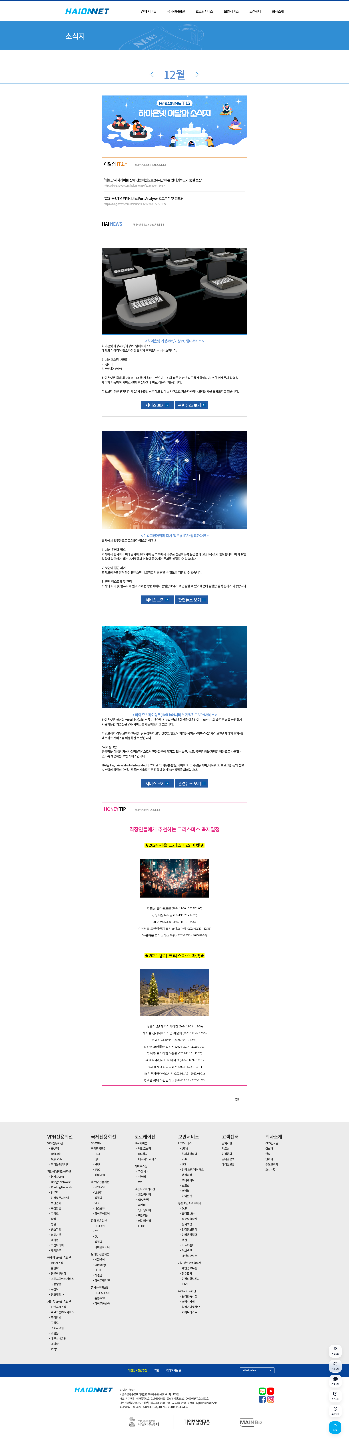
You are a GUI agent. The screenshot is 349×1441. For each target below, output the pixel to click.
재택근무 (56, 1250)
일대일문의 (228, 1159)
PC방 (54, 1349)
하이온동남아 (102, 1303)
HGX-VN (100, 1187)
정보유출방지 (189, 1219)
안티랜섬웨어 (189, 1234)
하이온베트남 (102, 1213)
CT (96, 1231)
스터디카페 (188, 1301)
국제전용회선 (176, 11)
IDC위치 (142, 1153)
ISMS (185, 1284)
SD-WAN (96, 1143)
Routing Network (61, 1187)
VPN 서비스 (148, 11)
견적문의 (227, 1153)
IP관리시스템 (58, 1307)
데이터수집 (144, 1220)
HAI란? (55, 1148)
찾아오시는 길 (173, 1370)
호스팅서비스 (204, 11)
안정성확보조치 (191, 1278)
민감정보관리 (189, 1229)
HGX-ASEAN (102, 1293)
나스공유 (100, 1208)
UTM (185, 1148)
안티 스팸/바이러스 (193, 1169)
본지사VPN (57, 1176)
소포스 (185, 1185)
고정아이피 (57, 1245)
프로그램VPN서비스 (62, 1278)
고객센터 (255, 11)
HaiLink (55, 1153)
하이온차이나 (102, 1247)
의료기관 (56, 1234)
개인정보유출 (189, 1268)
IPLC (97, 1169)
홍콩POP (100, 1298)
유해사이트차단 (187, 1291)
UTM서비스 (185, 1143)
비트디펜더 (188, 1245)
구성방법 (56, 1208)
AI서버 (142, 1205)
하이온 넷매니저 (60, 1164)
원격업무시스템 (60, 1197)
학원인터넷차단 (191, 1307)
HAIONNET (87, 11)
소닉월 (185, 1190)
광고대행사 (57, 1294)
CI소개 (269, 1148)
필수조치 (187, 1273)
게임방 (55, 1344)
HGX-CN (100, 1226)
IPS (184, 1164)
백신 (184, 1240)
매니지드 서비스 (147, 1159)
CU (96, 1236)
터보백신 (187, 1250)
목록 (237, 1099)
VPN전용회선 (60, 1136)
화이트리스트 (189, 1312)
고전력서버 (144, 1194)
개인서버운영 (58, 1338)
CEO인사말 (271, 1143)
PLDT (98, 1270)
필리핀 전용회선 (100, 1254)
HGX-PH (100, 1259)
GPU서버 (143, 1199)
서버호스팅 (141, 1166)
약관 (156, 1370)
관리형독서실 (189, 1296)
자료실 (225, 1148)
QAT (97, 1159)
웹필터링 (187, 1175)
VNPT (98, 1192)
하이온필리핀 (102, 1280)
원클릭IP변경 (58, 1273)
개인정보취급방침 (137, 1370)
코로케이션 (145, 1136)
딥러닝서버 (144, 1210)
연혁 (267, 1153)
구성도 (55, 1213)
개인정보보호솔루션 (189, 1263)
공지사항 (227, 1143)
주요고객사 (271, 1164)
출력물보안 (188, 1213)
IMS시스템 (57, 1263)
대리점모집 (228, 1164)
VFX (97, 1203)
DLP (184, 1208)
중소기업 (56, 1229)
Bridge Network (60, 1182)
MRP (97, 1164)
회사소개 (278, 11)
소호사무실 (57, 1328)
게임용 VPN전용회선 (59, 1301)
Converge (100, 1264)
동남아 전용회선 (100, 1287)
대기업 (55, 1240)
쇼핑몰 (55, 1333)
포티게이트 (188, 1180)
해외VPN (100, 1175)
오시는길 (270, 1169)
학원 (53, 1219)
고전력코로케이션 (145, 1189)
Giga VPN (56, 1159)
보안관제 (56, 1203)
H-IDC (141, 1226)
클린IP (54, 1268)
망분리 (55, 1192)
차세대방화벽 (189, 1153)
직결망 (98, 1197)
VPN (184, 1159)
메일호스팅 (144, 1148)
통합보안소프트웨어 (189, 1203)
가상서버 (143, 1171)
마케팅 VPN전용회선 (59, 1257)
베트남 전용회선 (100, 1182)
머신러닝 (143, 1215)
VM (140, 1182)
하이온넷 (187, 1196)
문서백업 (187, 1224)
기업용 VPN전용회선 (59, 1171)
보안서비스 (231, 11)
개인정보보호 (189, 1255)
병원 (53, 1224)
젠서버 (142, 1176)
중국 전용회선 (99, 1220)
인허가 (269, 1159)
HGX (97, 1153)
